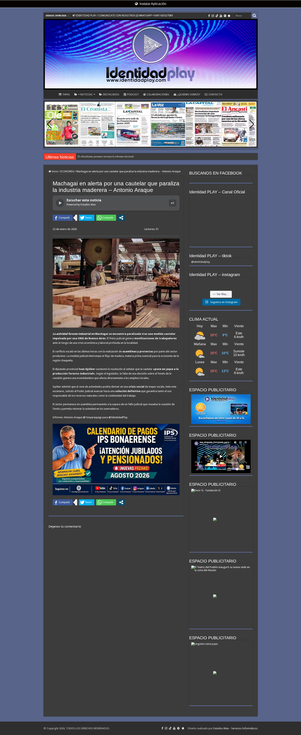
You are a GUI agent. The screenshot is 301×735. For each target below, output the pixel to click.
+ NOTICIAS (85, 94)
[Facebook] (209, 15)
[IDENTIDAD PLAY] (151, 54)
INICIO (51, 94)
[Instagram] (212, 15)
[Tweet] (86, 218)
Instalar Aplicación (152, 4)
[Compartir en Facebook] (63, 218)
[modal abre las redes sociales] (121, 218)
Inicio (54, 171)
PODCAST (133, 94)
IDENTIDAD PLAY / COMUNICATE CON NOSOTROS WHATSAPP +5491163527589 (124, 15)
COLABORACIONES (158, 94)
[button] (252, 124)
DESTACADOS (111, 94)
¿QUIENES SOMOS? (188, 94)
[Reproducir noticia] (60, 203)
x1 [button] (172, 203)
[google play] (229, 15)
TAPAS (66, 94)
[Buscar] (254, 15)
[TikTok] (216, 15)
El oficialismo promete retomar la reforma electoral (106, 156)
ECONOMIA (67, 171)
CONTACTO (215, 94)
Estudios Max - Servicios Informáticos (235, 728)
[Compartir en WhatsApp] (106, 218)
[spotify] (225, 15)
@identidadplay (200, 261)
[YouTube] (221, 15)
